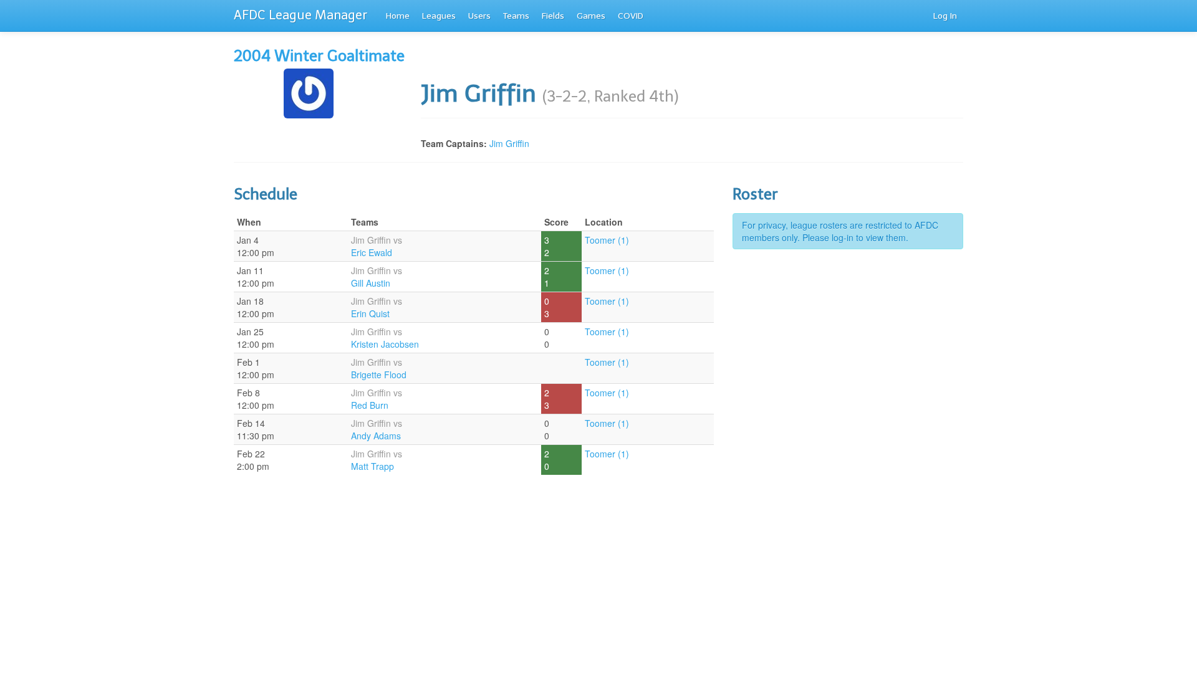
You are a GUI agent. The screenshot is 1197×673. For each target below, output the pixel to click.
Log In (945, 16)
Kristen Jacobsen (385, 344)
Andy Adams (376, 435)
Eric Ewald (371, 252)
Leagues (439, 16)
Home (398, 16)
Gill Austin (370, 283)
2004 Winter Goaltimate (319, 56)
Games (591, 16)
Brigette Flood (378, 374)
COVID (630, 16)
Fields (553, 16)
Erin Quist (370, 313)
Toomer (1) (607, 240)
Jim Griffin (509, 143)
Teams (516, 16)
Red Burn (369, 405)
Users (479, 16)
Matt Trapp (372, 466)
